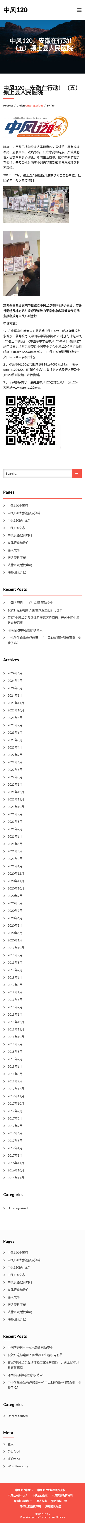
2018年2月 (15, 1081)
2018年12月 (16, 1022)
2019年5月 (15, 985)
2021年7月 (15, 829)
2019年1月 (15, 1014)
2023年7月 (15, 725)
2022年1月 (15, 784)
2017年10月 (16, 1103)
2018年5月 (15, 1074)
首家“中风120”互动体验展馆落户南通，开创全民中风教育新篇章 (43, 620)
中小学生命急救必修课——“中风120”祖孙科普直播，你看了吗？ (44, 640)
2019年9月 (15, 955)
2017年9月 (15, 1111)
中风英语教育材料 (20, 535)
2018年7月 (15, 1059)
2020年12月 (16, 873)
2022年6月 (15, 762)
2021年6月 (15, 836)
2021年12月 (16, 792)
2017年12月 (16, 1088)
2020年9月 (15, 896)
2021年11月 (16, 799)
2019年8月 (15, 962)
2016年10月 (16, 1170)
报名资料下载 (17, 557)
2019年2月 (15, 1007)
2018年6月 (15, 1066)
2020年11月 (16, 881)
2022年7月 (15, 755)
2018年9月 (15, 1044)
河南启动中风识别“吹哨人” (26, 630)
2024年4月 (15, 680)
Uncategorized (34, 105)
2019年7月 (15, 970)
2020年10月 (16, 888)
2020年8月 (15, 903)
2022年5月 (15, 769)
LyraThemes (58, 1517)
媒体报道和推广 (18, 542)
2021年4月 (15, 844)
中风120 (15, 10)
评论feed (14, 1459)
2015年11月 (16, 1178)
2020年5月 (15, 925)
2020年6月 (15, 918)
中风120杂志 (16, 528)
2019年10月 (16, 948)
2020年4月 (15, 933)
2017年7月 (15, 1126)
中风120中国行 (18, 505)
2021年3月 (15, 851)
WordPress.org (18, 1466)
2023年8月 (15, 717)
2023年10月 (16, 710)
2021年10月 (16, 807)
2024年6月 (15, 673)
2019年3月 (15, 999)
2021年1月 (15, 866)
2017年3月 (15, 1155)
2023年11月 (16, 703)
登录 (11, 1444)
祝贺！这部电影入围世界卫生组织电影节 (35, 610)
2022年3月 (15, 777)
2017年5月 (15, 1140)
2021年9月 (15, 814)
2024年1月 (15, 695)
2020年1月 (15, 940)
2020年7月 (15, 910)
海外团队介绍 (17, 572)
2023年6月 (15, 732)
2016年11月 (16, 1163)
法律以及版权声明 (20, 565)
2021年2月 (15, 858)
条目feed (14, 1451)
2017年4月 (15, 1148)
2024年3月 (15, 688)
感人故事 (14, 550)
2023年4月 (15, 747)
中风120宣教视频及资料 (24, 513)
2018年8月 (15, 1051)
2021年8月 (15, 821)
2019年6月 (15, 977)
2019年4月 (15, 992)
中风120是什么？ (19, 520)
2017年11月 (16, 1096)
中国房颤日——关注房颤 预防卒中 (30, 602)
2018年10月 (16, 1037)
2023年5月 (15, 740)
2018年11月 (16, 1029)
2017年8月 (15, 1118)
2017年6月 (15, 1133)
